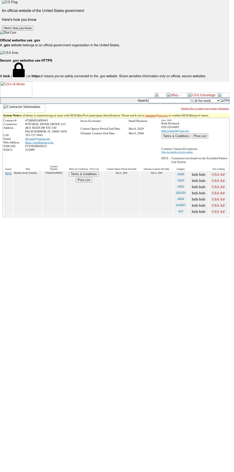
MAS (8, 173)
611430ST (181, 204)
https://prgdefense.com (39, 142)
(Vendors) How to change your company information (205, 108)
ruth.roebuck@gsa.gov (175, 130)
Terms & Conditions (176, 136)
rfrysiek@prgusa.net (37, 138)
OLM (180, 211)
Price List (200, 136)
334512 (180, 186)
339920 (180, 198)
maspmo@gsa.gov (156, 115)
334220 (180, 180)
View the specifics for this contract (177, 152)
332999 (180, 174)
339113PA (181, 192)
